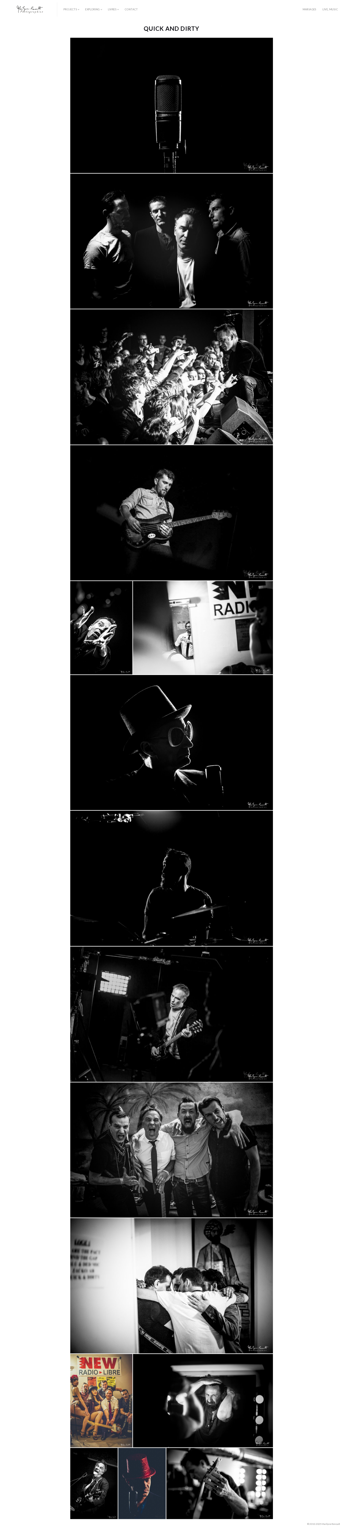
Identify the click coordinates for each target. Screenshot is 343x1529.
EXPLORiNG (92, 9)
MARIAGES (309, 9)
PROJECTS (70, 9)
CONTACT (131, 9)
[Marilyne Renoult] (30, 10)
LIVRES (112, 9)
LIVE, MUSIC (330, 9)
